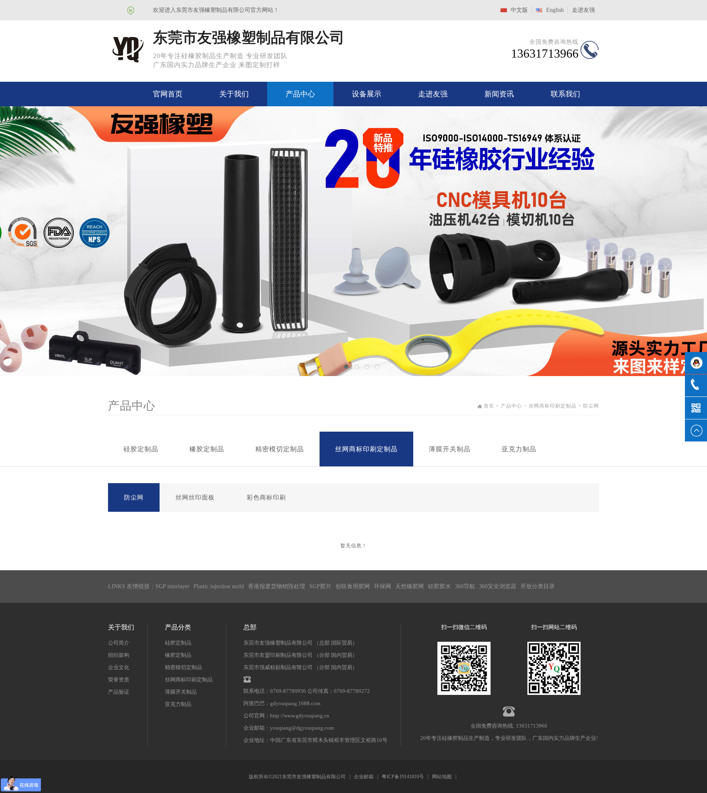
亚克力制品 (519, 449)
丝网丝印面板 (195, 497)
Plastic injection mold (219, 586)
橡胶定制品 (206, 449)
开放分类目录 (537, 586)
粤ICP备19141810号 (403, 777)
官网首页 (167, 94)
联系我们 (565, 94)
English (555, 10)
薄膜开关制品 (450, 449)
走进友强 (583, 10)
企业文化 (118, 667)
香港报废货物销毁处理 (276, 586)
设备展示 (366, 94)
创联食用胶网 (352, 586)
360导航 (465, 586)
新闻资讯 (499, 94)
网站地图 (442, 777)
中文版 (519, 10)
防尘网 (134, 497)
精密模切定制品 (279, 449)
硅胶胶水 (439, 586)
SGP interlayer (172, 586)
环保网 (382, 586)
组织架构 (118, 655)
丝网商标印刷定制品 (366, 449)
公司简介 (118, 643)
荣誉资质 (118, 680)
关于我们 (234, 94)
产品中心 (300, 94)
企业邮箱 (364, 777)
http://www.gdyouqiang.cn (299, 715)
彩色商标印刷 (266, 497)
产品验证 (118, 692)
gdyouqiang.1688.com (295, 703)
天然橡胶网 (409, 586)
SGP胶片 (320, 586)
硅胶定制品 (141, 449)
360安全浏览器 (497, 586)
